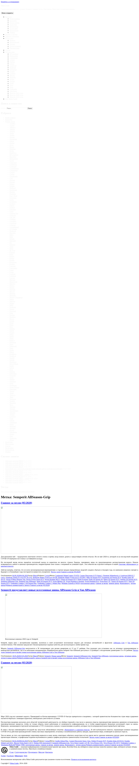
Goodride (13, 221)
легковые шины (130, 656)
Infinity (12, 239)
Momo (12, 303)
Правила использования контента (83, 759)
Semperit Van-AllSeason (27, 581)
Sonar (12, 377)
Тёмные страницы (12, 36)
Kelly (11, 254)
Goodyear (13, 66)
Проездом (13, 25)
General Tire (14, 213)
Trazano (12, 409)
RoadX (12, 358)
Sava (11, 370)
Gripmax (13, 225)
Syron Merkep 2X (59, 581)
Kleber (12, 258)
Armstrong (13, 139)
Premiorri (13, 342)
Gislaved (13, 215)
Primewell (13, 346)
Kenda (12, 256)
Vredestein (13, 89)
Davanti (12, 180)
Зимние (12, 40)
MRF (11, 305)
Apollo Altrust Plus (61, 741)
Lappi (12, 270)
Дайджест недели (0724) (14, 465)
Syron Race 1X (105, 581)
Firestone (13, 209)
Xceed (12, 430)
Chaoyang (13, 163)
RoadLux (13, 356)
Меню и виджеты (7, 13)
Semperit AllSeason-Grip (9, 581)
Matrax (12, 286)
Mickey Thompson (16, 297)
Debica (12, 184)
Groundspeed (14, 227)
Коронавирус (125, 583)
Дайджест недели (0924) (14, 461)
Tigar (11, 85)
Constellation (14, 168)
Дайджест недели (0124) (14, 476)
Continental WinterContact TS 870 (67, 575)
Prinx (11, 348)
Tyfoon (12, 415)
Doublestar (13, 190)
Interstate (13, 241)
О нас (11, 752)
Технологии (14, 30)
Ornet (11, 323)
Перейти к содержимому (10, 2)
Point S (12, 340)
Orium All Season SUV (69, 579)
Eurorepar (13, 198)
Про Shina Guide (11, 99)
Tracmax (13, 407)
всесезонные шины (87, 583)
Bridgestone (14, 56)
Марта (35, 575)
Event (12, 200)
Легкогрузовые (15, 46)
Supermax (13, 389)
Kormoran (13, 70)
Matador (12, 284)
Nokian (12, 81)
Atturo (12, 141)
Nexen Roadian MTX (52, 579)
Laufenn (12, 73)
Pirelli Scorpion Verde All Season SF (90, 579)
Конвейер (13, 21)
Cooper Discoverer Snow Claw (80, 741)
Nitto (11, 313)
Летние (12, 44)
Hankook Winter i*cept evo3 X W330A (72, 577)
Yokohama (13, 91)
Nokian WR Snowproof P (42, 743)
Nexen (12, 79)
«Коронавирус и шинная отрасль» (77, 730)
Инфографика (15, 19)
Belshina (13, 149)
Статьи (7, 50)
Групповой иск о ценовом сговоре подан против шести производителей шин (34, 469)
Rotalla (12, 360)
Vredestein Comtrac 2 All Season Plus (23, 583)
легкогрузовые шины (9, 658)
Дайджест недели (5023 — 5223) (17, 478)
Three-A (12, 395)
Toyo (11, 87)
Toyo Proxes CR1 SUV (111, 743)
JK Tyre (12, 250)
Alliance (12, 127)
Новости (8, 17)
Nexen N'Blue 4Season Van (15, 579)
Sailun (12, 368)
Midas (12, 299)
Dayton (12, 182)
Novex (12, 319)
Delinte (12, 186)
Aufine (12, 143)
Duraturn (13, 194)
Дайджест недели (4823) (14, 482)
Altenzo (12, 129)
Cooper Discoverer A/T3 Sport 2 (91, 575)
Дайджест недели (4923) (14, 480)
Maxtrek (12, 290)
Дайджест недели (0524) (14, 471)
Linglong (13, 276)
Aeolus (12, 125)
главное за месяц (102, 583)
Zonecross (13, 438)
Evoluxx (12, 204)
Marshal (12, 280)
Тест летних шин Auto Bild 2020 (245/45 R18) (17, 492)
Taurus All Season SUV (119, 581)
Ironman (12, 245)
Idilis (11, 237)
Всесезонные (14, 42)
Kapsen (12, 252)
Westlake (13, 428)
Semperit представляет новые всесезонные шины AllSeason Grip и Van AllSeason (48, 590)
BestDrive (13, 153)
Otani (11, 325)
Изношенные (14, 48)
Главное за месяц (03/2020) (16, 662)
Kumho (12, 72)
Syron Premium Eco (92, 581)
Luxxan (12, 278)
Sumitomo (13, 385)
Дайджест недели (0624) (14, 467)
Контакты (49, 752)
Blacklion (13, 157)
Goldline (13, 219)
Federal (12, 208)
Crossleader (14, 176)
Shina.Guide (14, 763)
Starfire (12, 379)
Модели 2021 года (16, 93)
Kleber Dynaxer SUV (98, 741)
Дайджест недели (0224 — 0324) (17, 475)
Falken (12, 64)
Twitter (3, 756)
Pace (11, 327)
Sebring (12, 372)
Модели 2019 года (16, 97)
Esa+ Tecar (13, 196)
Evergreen (13, 202)
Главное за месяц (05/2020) (16, 502)
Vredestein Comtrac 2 (128, 743)
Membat (12, 293)
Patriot (12, 331)
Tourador (13, 403)
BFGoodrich (14, 54)
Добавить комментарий (27, 585)
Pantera (12, 329)
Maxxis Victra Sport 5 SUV (23, 743)
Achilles (12, 124)
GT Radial (13, 229)
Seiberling (13, 374)
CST (11, 178)
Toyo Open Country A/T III (79, 743)
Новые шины (14, 23)
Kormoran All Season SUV (111, 577)
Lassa (11, 272)
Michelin (13, 77)
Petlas (12, 335)
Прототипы (14, 27)
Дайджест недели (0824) (14, 463)
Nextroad (13, 311)
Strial (11, 383)
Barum (12, 147)
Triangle (12, 413)
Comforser (13, 165)
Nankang (13, 307)
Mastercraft (13, 282)
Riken (12, 352)
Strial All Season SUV (44, 581)
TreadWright (14, 411)
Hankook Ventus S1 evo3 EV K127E (19, 577)
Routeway (13, 362)
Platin (11, 338)
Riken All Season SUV (111, 579)
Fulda (11, 211)
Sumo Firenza (14, 387)
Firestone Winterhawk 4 (111, 575)
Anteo (12, 133)
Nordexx (13, 317)
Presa (11, 344)
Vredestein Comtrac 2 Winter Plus (49, 583)
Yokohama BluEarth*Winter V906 (13, 745)
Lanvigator (13, 268)
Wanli (12, 424)
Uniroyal (13, 417)
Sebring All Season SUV (128, 579)
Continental (13, 58)
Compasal (13, 166)
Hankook (13, 68)
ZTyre (12, 440)
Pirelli (12, 83)
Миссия (41, 752)
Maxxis (12, 75)
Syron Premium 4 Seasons (75, 581)
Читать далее (66, 572)
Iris (11, 243)
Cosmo (12, 174)
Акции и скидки (11, 34)
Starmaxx (13, 381)
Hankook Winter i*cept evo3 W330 (45, 577)
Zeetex (12, 434)
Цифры (12, 32)
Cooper (12, 60)
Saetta (12, 366)
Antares (12, 131)
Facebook (10, 756)
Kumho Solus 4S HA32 (115, 741)
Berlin (12, 151)
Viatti (11, 419)
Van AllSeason (132, 643)
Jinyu (11, 249)
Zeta (11, 436)
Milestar (12, 301)
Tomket (12, 401)
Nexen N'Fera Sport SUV (35, 579)
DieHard (13, 188)
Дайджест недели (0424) (14, 473)
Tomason (13, 399)
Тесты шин (14, 29)
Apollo (12, 135)
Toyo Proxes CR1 (96, 743)
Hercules (13, 233)
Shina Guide (5, 5)
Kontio (12, 260)
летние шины (81, 745)
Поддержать (32, 752)
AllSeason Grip (119, 643)
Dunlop (12, 62)
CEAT (12, 161)
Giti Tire (12, 217)
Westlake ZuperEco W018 (70, 583)
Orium (12, 321)
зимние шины (114, 583)
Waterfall (13, 426)
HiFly (12, 235)
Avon (11, 145)
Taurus (12, 391)
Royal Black (14, 364)
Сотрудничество (21, 752)
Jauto (11, 247)
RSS (25, 756)
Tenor (12, 393)
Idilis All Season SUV (93, 577)
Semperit (13, 376)
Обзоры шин (10, 52)
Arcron (12, 137)
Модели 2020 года (16, 95)
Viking (12, 420)
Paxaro (12, 333)
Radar (12, 350)
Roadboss (13, 354)
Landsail (12, 266)
